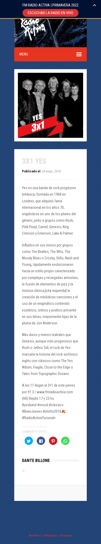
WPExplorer (50, 535)
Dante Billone (36, 460)
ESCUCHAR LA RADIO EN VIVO (50, 13)
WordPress (35, 535)
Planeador (66, 535)
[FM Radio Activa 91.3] (32, 44)
